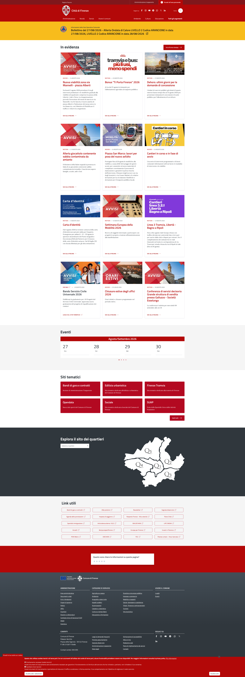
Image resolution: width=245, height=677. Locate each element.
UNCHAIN (106, 537)
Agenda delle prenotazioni (74, 517)
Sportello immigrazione (74, 523)
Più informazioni (171, 658)
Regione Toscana (67, 2)
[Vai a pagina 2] (121, 359)
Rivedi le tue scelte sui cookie (12, 655)
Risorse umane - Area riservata (168, 537)
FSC (137, 537)
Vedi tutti (175, 418)
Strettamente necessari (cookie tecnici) (38, 662)
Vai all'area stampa (172, 47)
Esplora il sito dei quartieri (82, 439)
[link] (170, 2)
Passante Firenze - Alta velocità (137, 517)
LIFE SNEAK (168, 523)
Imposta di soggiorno (106, 517)
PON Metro (74, 537)
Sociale (66, 287)
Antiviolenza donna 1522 (106, 523)
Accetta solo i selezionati (34, 673)
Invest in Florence (168, 530)
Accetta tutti (214, 673)
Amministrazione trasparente (144, 2)
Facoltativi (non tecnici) (33, 667)
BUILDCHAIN (137, 523)
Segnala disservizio (168, 510)
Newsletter (136, 510)
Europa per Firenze (137, 530)
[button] (180, 10)
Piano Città (167, 517)
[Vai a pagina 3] (123, 359)
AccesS (75, 530)
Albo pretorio (106, 510)
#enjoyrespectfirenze (106, 530)
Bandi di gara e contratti (75, 510)
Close (219, 657)
